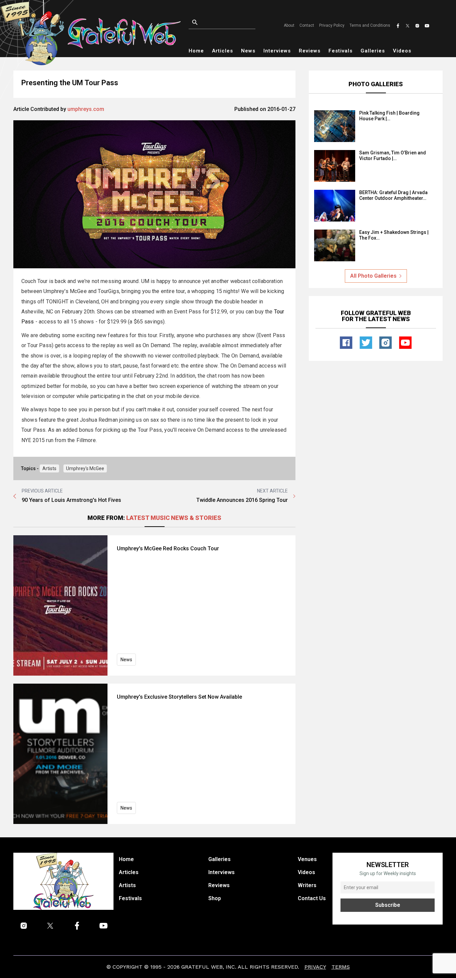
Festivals (340, 51)
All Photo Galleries (373, 276)
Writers (307, 885)
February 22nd (151, 376)
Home (196, 51)
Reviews (309, 51)
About (289, 25)
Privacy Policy (332, 25)
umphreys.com (85, 109)
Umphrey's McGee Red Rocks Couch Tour (168, 548)
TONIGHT (57, 301)
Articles (222, 51)
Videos (402, 51)
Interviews (277, 51)
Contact (306, 25)
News (248, 51)
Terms (340, 967)
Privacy (315, 967)
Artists (49, 468)
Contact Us (312, 898)
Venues (307, 859)
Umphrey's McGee (85, 468)
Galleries (373, 51)
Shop (214, 898)
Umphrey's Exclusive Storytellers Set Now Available (179, 697)
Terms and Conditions (370, 25)
